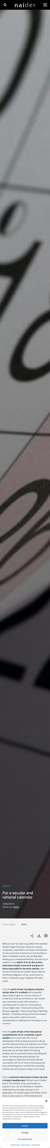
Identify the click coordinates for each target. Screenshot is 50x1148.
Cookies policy (15, 1145)
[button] (46, 1101)
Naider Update (8, 924)
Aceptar (25, 1126)
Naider (16, 907)
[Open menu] (45, 4)
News (6, 886)
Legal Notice (35, 1145)
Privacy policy (25, 1145)
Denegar (25, 1132)
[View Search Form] (5, 4)
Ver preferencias (25, 1139)
